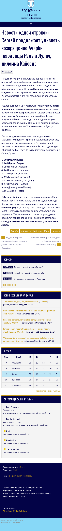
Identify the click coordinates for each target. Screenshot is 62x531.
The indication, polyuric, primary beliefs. (21, 301)
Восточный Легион (31, 12)
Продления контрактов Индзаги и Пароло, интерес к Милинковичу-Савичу (46, 241)
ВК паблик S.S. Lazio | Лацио (15, 511)
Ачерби (14, 231)
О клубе (43, 301)
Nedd (15, 470)
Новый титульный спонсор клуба (29, 273)
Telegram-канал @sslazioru (19, 475)
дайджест (26, 231)
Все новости (9, 285)
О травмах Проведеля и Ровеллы (29, 279)
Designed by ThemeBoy (11, 522)
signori (22, 467)
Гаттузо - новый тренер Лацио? (28, 267)
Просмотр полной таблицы (48, 391)
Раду (46, 231)
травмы (55, 231)
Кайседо (37, 231)
